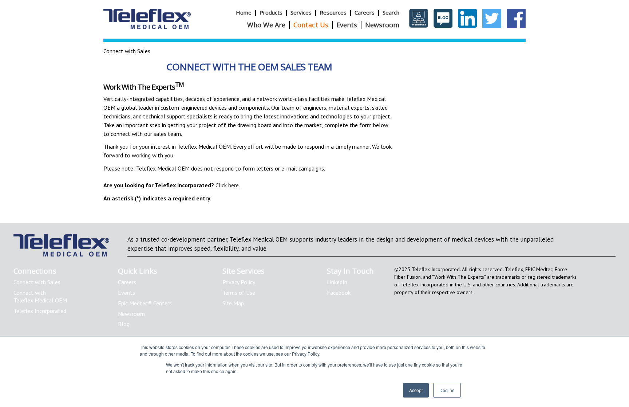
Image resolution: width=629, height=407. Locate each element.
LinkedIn (337, 282)
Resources (333, 12)
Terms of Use (238, 292)
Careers (365, 12)
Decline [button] (447, 390)
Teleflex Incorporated (39, 310)
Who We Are (266, 24)
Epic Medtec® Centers (145, 303)
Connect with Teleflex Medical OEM (40, 296)
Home (244, 12)
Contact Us (310, 24)
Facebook (339, 292)
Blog (124, 324)
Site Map (233, 303)
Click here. (227, 185)
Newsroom (382, 24)
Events (346, 24)
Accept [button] (416, 390)
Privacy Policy (238, 282)
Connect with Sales (36, 282)
